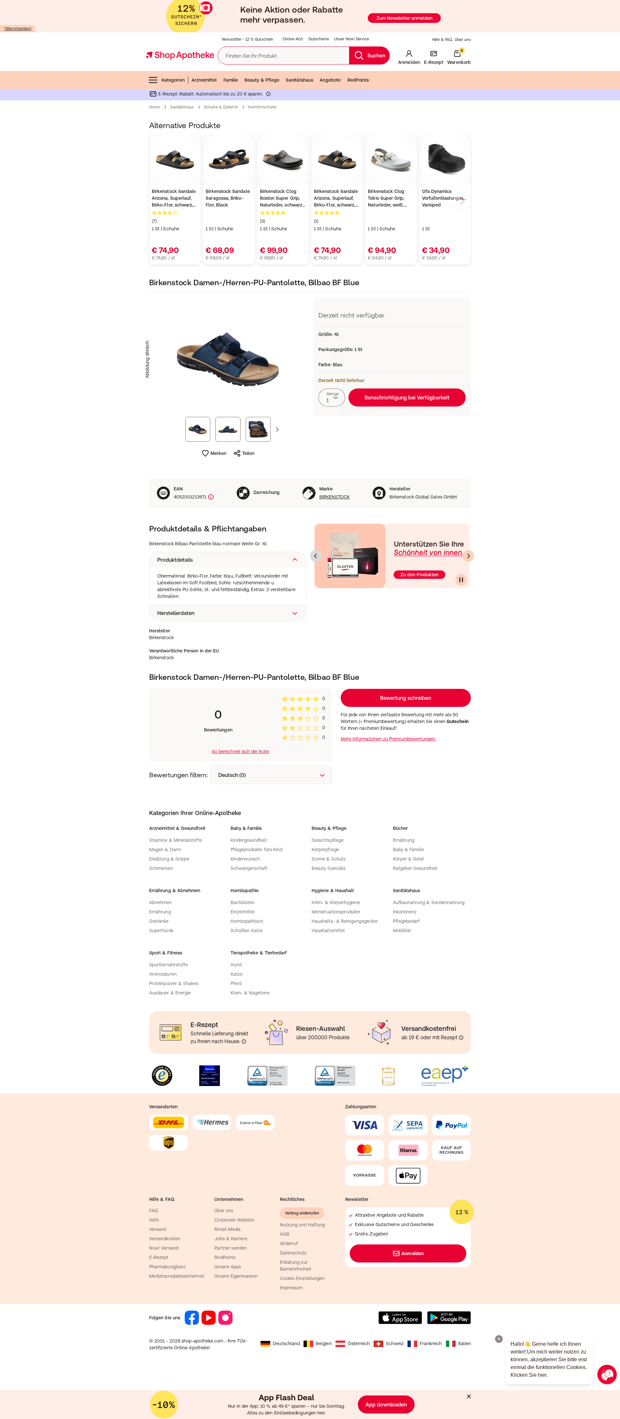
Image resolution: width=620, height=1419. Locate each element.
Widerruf (289, 1243)
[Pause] (461, 580)
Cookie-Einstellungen (302, 1278)
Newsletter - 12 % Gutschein (247, 39)
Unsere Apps (227, 1266)
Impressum (291, 1287)
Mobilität (402, 930)
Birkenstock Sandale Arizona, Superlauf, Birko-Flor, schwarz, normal (174, 198)
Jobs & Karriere (230, 1238)
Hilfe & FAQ (442, 39)
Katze (237, 974)
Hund (236, 964)
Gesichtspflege (328, 840)
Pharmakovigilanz (167, 1266)
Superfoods (161, 930)
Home (154, 107)
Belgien (324, 1343)
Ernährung (404, 840)
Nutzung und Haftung (302, 1224)
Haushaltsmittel (328, 930)
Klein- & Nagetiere (250, 992)
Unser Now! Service (351, 39)
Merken (218, 453)
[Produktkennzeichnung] (210, 497)
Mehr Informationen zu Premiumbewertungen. (388, 738)
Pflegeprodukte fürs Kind (257, 849)
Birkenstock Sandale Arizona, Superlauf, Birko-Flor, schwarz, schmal (336, 198)
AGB (284, 1234)
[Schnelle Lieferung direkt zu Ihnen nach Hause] (243, 1041)
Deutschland (286, 1343)
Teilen (248, 453)
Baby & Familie (408, 849)
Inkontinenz (405, 911)
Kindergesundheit (249, 840)
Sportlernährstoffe (168, 964)
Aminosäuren (163, 974)
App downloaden (386, 1404)
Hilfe (154, 1220)
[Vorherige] (316, 556)
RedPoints (358, 80)
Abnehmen (160, 902)
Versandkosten (164, 1238)
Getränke (159, 921)
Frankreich (431, 1343)
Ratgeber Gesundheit (415, 868)
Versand (157, 1229)
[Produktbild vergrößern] (228, 359)
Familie (230, 80)
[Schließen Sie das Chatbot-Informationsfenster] (499, 1339)
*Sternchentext (17, 28)
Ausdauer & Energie (170, 992)
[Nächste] (468, 556)
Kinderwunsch (245, 858)
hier (321, 1412)
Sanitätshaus (299, 80)
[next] (462, 201)
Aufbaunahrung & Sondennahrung (429, 902)
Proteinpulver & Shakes (174, 983)
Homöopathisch (247, 921)
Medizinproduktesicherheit (176, 1276)
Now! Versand (163, 1248)
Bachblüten (243, 902)
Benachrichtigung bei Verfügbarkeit (407, 397)
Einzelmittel (243, 911)
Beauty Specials (329, 868)
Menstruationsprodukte (336, 911)
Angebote (330, 80)
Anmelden (412, 1253)
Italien (464, 1343)
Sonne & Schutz (329, 858)
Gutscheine (318, 39)
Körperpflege (325, 849)
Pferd (236, 983)
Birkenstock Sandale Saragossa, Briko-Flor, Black (228, 198)
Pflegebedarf (406, 921)
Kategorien (173, 80)
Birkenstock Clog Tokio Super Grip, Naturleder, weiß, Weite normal (386, 198)
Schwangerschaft (249, 868)
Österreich (359, 1343)
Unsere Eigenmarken (235, 1276)
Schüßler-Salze (247, 930)
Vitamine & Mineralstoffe (175, 840)
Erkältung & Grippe (169, 858)
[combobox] (331, 397)
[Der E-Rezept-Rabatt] (268, 95)
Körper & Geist (408, 858)
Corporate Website (234, 1220)
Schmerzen (161, 868)
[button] (228, 560)
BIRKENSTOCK (334, 496)
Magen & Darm (165, 849)
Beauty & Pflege (261, 80)
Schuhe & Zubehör (221, 107)
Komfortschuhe (262, 107)
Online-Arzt (293, 39)
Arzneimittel (204, 80)
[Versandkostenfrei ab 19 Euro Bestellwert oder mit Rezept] (461, 1037)
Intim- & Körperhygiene (336, 902)
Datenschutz (293, 1252)
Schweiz (395, 1343)
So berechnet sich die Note (240, 751)
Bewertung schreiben (405, 698)
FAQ (153, 1210)
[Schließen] (469, 1396)
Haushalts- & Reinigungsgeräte (344, 921)
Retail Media (227, 1229)
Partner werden (230, 1248)
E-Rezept (159, 1257)
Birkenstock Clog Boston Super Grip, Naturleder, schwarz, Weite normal (281, 198)
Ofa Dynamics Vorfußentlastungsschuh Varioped (445, 198)
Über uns (463, 39)
